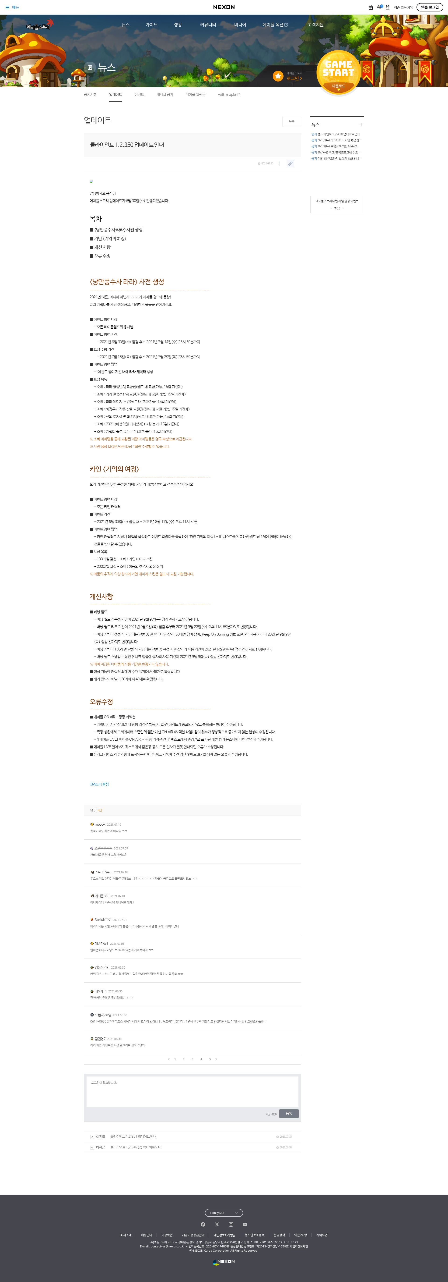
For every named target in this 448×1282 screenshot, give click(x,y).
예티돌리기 (102, 896)
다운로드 (338, 87)
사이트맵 (322, 1235)
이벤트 (139, 94)
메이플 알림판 (196, 94)
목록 (291, 121)
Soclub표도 (103, 920)
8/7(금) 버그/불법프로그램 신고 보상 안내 (341, 152)
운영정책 (279, 1235)
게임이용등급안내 (193, 1235)
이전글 (100, 1137)
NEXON (223, 1262)
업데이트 (115, 94)
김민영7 (100, 1039)
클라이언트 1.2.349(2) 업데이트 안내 (136, 1147)
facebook (203, 1224)
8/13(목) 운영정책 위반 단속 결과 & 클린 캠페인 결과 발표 (351, 146)
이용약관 (167, 1235)
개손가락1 (101, 944)
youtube (245, 1224)
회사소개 (126, 1235)
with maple (227, 94)
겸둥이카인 (102, 967)
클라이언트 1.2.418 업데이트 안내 (336, 134)
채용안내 (146, 1235)
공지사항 (90, 94)
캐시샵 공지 (165, 94)
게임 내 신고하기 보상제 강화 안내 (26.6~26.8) (344, 158)
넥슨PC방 (300, 1235)
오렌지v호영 (103, 1015)
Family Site (217, 1213)
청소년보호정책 (254, 1235)
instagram (231, 1224)
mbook (100, 825)
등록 (289, 1113)
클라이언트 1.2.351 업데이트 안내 (133, 1137)
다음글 (100, 1148)
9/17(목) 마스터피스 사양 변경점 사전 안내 (341, 140)
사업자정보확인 (299, 1246)
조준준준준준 (103, 848)
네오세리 (100, 991)
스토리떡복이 (103, 872)
